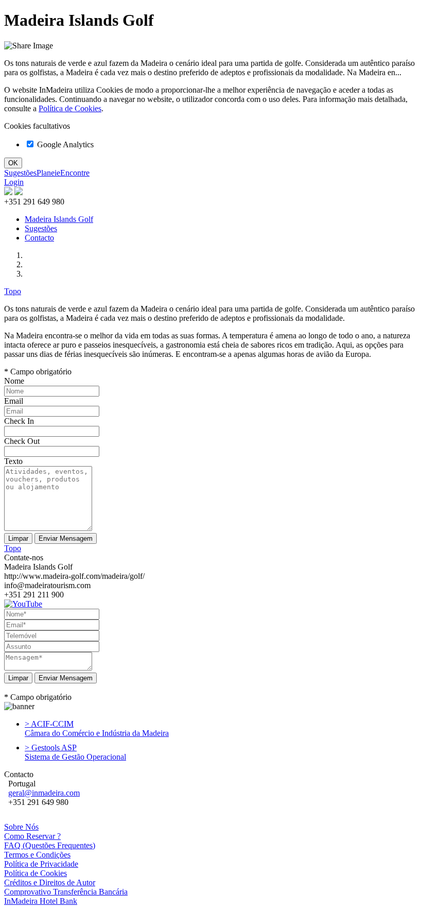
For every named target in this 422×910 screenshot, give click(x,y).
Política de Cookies (70, 108)
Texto (13, 461)
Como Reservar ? (32, 836)
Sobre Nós (21, 826)
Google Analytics (64, 144)
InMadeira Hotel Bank (40, 901)
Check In (19, 421)
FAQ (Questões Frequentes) (49, 845)
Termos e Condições (37, 854)
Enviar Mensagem (66, 678)
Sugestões (20, 172)
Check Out (22, 441)
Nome (14, 380)
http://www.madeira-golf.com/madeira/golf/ (74, 576)
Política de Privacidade (41, 864)
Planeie (48, 172)
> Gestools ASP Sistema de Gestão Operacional (75, 752)
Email (13, 401)
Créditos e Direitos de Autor (49, 882)
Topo (12, 291)
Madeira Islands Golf (59, 219)
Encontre (75, 172)
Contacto (39, 237)
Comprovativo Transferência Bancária (66, 891)
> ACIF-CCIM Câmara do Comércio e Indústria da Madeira (97, 728)
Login (14, 182)
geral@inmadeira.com (44, 792)
